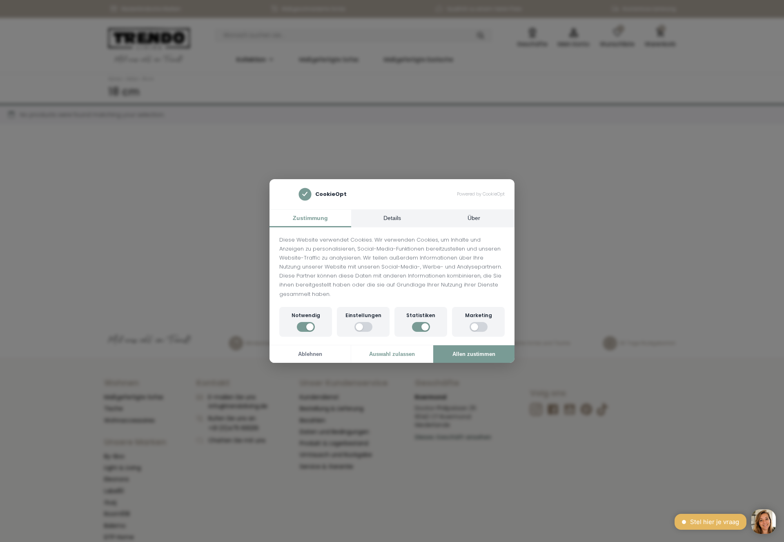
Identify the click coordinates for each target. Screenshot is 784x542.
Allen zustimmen (473, 354)
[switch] (306, 327)
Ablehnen (310, 354)
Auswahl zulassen (392, 354)
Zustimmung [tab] (310, 218)
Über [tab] (474, 218)
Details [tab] (392, 218)
